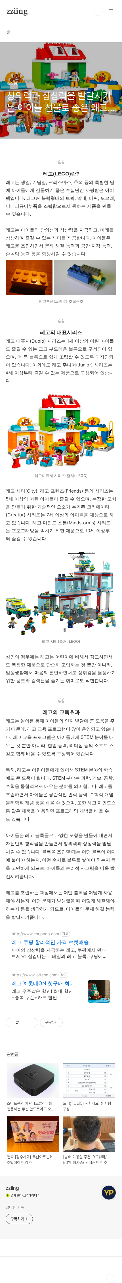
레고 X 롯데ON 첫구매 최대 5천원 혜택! (43, 983)
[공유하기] (24, 1022)
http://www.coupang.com (35, 933)
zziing (17, 11)
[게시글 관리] (31, 1022)
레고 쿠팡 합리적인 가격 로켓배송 (50, 942)
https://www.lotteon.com (34, 974)
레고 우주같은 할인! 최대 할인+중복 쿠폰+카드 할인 (42, 994)
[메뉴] (111, 11)
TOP (110, 1278)
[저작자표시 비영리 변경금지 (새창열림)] (70, 1022)
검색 (98, 11)
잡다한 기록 (15, 1207)
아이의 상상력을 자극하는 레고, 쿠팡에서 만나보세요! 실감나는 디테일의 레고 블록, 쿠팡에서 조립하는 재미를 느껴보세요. (59, 953)
